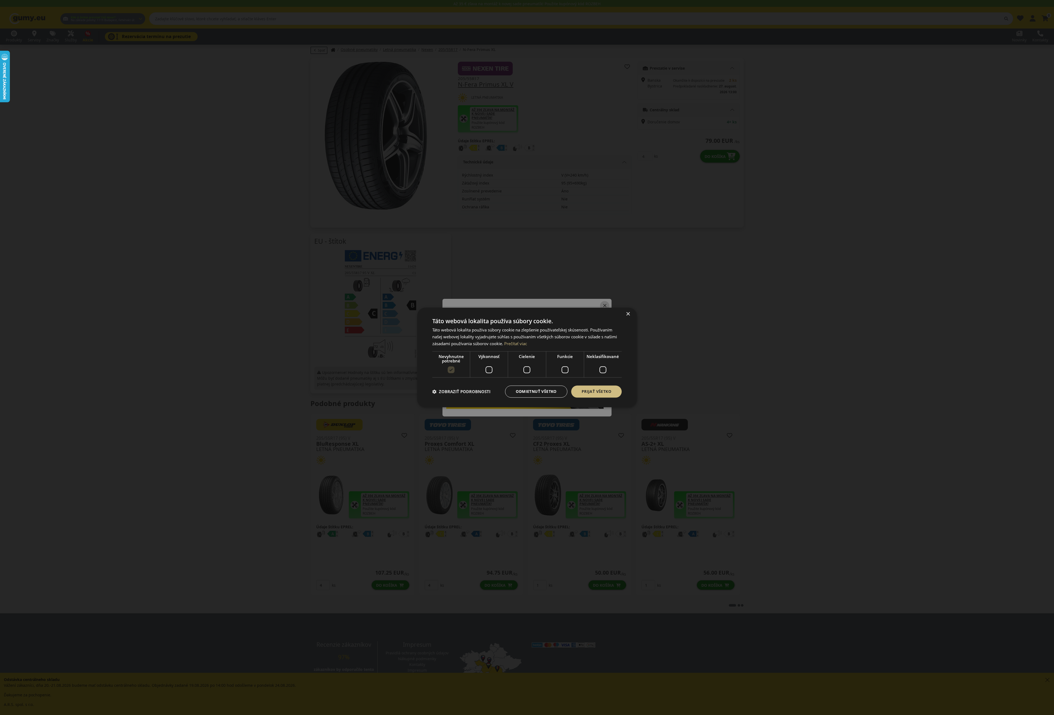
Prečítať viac (515, 343)
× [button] (628, 314)
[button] (461, 391)
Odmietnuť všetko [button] (536, 391)
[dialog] (527, 357)
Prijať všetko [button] (596, 391)
